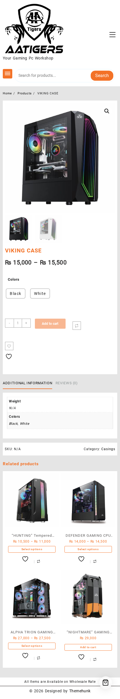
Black (13, 424)
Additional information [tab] (27, 383)
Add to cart (50, 324)
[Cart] (105, 682)
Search (102, 75)
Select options (31, 549)
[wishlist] (26, 558)
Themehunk (80, 691)
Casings (108, 449)
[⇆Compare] (77, 325)
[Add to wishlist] (9, 346)
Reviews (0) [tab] (67, 383)
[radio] (15, 293)
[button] (107, 111)
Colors (14, 279)
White (24, 424)
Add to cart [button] (88, 647)
